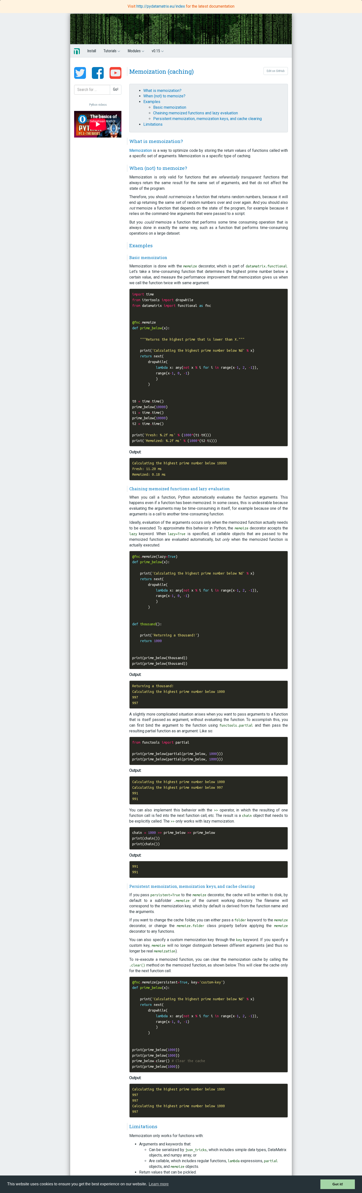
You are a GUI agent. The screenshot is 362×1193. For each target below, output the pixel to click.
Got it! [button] (337, 1184)
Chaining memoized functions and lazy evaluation (195, 113)
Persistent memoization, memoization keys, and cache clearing (207, 118)
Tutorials (110, 51)
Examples (151, 101)
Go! (115, 89)
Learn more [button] (159, 1184)
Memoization (140, 150)
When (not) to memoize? (164, 96)
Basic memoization (169, 107)
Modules (135, 51)
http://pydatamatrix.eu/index (161, 6)
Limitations (153, 124)
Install (91, 51)
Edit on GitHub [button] (276, 71)
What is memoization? (162, 90)
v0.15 (156, 51)
